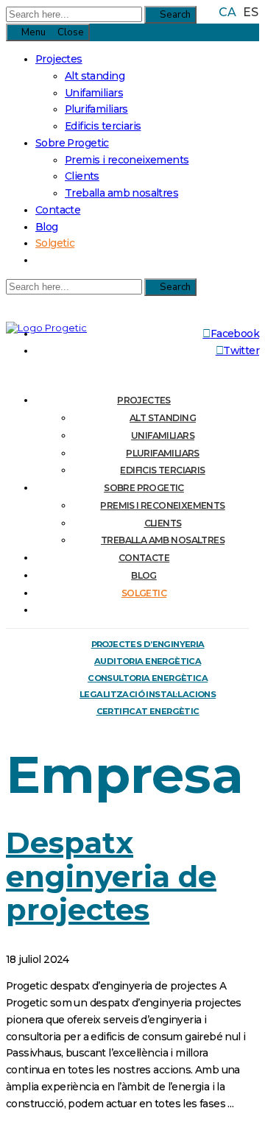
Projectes (58, 59)
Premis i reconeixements (126, 160)
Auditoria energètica (147, 661)
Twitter (241, 350)
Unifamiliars (94, 93)
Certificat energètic (147, 711)
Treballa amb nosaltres (121, 193)
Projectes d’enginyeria (148, 644)
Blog (46, 227)
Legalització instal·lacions (148, 694)
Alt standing (94, 76)
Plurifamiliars (96, 109)
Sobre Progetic (72, 143)
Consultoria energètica (148, 678)
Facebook (235, 333)
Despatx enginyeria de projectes (111, 876)
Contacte (57, 210)
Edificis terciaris (103, 126)
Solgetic (54, 243)
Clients (82, 176)
